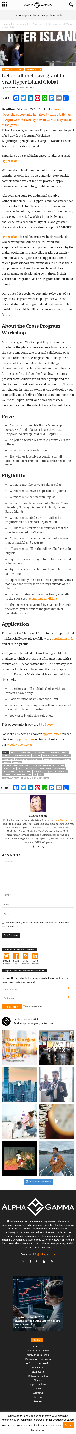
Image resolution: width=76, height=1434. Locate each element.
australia (54, 753)
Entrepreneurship (20, 24)
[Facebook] (33, 847)
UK (29, 775)
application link (62, 639)
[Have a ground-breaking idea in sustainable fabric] (19, 1121)
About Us (38, 1392)
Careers (38, 1397)
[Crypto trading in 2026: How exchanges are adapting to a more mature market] (38, 1305)
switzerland (19, 775)
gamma (7, 762)
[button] (70, 5)
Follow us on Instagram (38, 1359)
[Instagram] (38, 1261)
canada (36, 756)
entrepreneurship (52, 759)
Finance (38, 1380)
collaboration (50, 756)
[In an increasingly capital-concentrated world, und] (19, 1047)
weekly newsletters (20, 744)
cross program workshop (28, 759)
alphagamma (40, 753)
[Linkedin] (38, 847)
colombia (64, 756)
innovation (31, 768)
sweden (7, 775)
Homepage (38, 1371)
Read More (38, 1430)
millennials (59, 768)
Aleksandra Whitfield (23, 1328)
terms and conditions (43, 598)
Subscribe (38, 1346)
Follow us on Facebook (38, 1354)
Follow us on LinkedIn (38, 1363)
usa (40, 775)
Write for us (38, 1367)
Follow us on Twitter (38, 1350)
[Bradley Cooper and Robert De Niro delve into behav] (56, 1121)
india (20, 768)
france (66, 759)
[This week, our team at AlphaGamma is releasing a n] (56, 1158)
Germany (17, 762)
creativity (8, 759)
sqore (49, 771)
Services (38, 1401)
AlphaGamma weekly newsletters (29, 120)
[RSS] (52, 1261)
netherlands (10, 771)
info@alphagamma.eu (44, 1254)
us (35, 775)
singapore (38, 771)
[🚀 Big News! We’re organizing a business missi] (19, 1084)
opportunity (25, 771)
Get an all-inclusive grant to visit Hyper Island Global (29, 765)
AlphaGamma (61, 820)
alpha (13, 753)
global (61, 765)
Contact (38, 1388)
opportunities (52, 734)
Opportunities (33, 69)
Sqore (49, 724)
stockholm (60, 771)
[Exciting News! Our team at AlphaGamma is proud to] (56, 1047)
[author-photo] (38, 803)
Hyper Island (10, 161)
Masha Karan (11, 87)
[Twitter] (43, 847)
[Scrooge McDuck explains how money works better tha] (19, 1158)
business (8, 756)
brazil (65, 753)
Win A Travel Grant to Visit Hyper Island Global (26, 778)
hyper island (9, 768)
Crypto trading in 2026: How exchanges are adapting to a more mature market (37, 1320)
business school (22, 756)
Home (5, 24)
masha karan (45, 768)
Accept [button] (68, 1425)
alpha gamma (25, 753)
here (55, 109)
